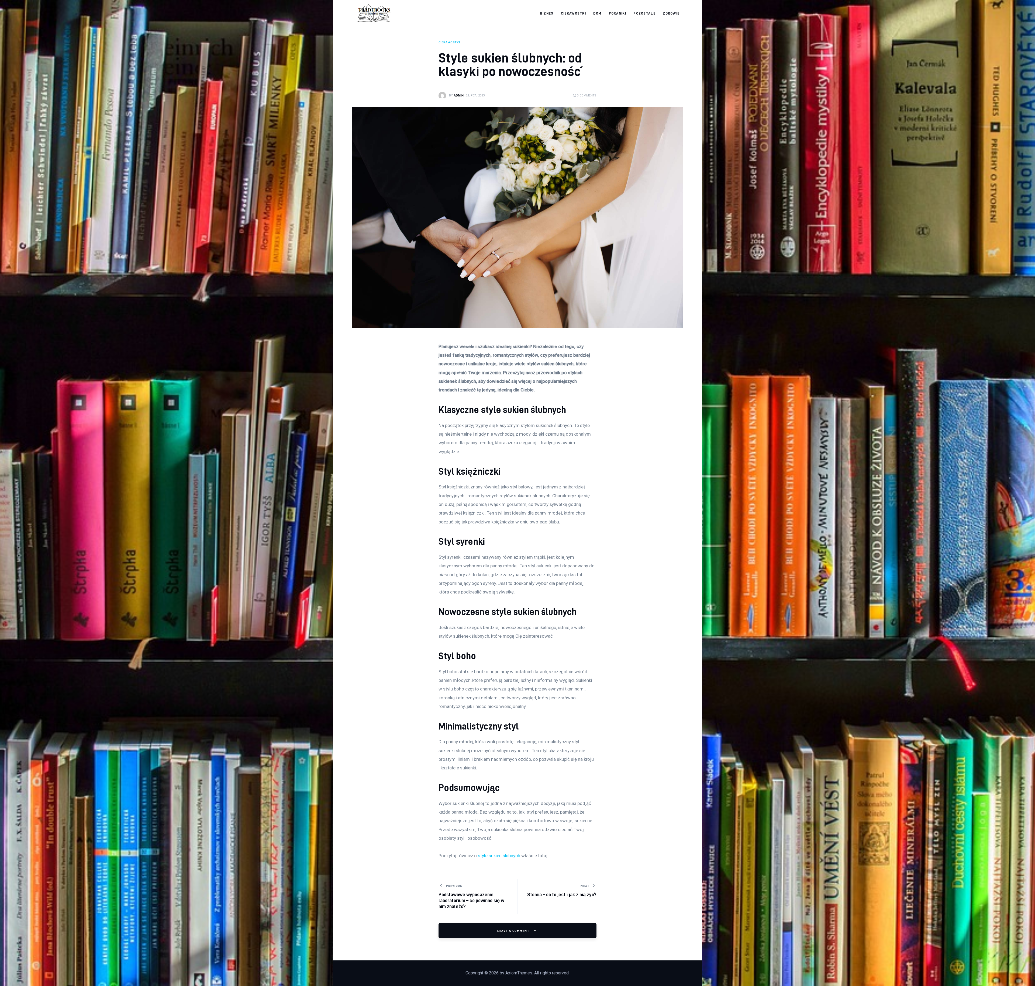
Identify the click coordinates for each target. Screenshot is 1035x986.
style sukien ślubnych (499, 855)
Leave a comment (514, 930)
